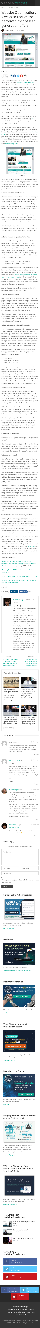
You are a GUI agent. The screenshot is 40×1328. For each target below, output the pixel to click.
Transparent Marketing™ (20, 1230)
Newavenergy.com (11, 144)
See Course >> (7, 1104)
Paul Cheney (13, 825)
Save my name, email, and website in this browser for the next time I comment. (20, 881)
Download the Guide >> (10, 1204)
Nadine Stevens (14, 760)
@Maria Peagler (14, 828)
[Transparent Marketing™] (7, 1232)
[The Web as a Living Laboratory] (7, 1240)
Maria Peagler (14, 790)
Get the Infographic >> (10, 1155)
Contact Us (22, 1315)
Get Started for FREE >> (10, 1060)
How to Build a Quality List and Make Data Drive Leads (19, 576)
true (33, 118)
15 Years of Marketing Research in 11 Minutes (25, 1222)
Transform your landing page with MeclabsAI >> (17, 970)
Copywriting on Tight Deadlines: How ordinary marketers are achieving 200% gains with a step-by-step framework (18, 563)
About (16, 1315)
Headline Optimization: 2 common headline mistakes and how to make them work (11, 662)
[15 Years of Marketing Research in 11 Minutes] (7, 1224)
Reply (37, 754)
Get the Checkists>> (9, 928)
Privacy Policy (31, 1312)
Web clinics (31, 546)
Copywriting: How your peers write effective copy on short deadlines (31, 662)
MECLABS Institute (33, 1320)
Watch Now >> (7, 1013)
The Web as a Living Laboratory (23, 1238)
